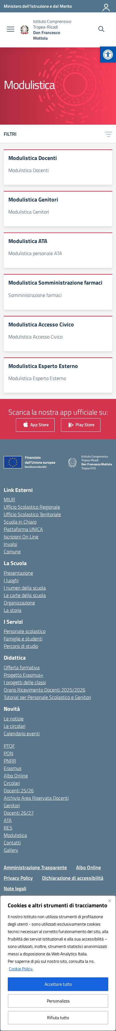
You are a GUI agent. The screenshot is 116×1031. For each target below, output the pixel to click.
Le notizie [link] (14, 718)
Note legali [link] (15, 888)
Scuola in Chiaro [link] (20, 521)
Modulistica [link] (15, 835)
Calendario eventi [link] (22, 733)
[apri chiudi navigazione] (10, 29)
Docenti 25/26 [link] (19, 790)
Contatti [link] (12, 842)
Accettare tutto (58, 984)
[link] (108, 54)
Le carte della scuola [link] (25, 595)
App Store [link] (39, 424)
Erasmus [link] (12, 768)
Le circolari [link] (14, 726)
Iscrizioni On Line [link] (21, 536)
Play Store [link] (84, 424)
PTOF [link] (9, 746)
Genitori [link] (12, 805)
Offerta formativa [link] (22, 667)
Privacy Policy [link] (18, 878)
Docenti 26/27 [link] (19, 812)
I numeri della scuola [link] (25, 587)
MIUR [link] (9, 499)
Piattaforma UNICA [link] (23, 529)
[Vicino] (109, 900)
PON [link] (8, 753)
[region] (58, 963)
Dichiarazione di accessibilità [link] (72, 878)
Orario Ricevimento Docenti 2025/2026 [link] (44, 689)
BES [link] (8, 827)
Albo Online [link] (16, 775)
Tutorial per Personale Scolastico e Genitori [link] (47, 697)
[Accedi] (106, 6)
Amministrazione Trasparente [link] (35, 867)
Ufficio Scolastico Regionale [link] (32, 507)
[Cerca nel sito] (101, 30)
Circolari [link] (12, 783)
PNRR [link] (10, 760)
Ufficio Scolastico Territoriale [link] (32, 514)
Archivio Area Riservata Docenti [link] (36, 798)
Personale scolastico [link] (24, 631)
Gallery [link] (11, 850)
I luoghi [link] (11, 580)
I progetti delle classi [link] (25, 682)
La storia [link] (12, 610)
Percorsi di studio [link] (21, 646)
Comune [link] (12, 551)
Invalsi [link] (10, 544)
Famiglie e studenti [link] (23, 638)
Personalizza (58, 1001)
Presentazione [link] (18, 573)
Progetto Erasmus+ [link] (23, 675)
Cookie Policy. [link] (21, 968)
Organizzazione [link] (19, 602)
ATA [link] (8, 820)
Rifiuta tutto (58, 1017)
